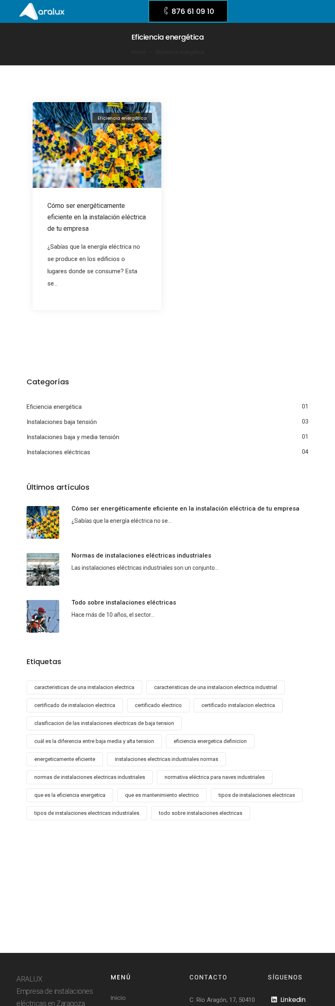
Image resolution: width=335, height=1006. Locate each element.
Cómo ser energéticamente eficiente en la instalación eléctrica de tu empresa (96, 217)
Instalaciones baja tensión (62, 422)
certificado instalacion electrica (238, 705)
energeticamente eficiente (64, 759)
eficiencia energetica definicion (210, 741)
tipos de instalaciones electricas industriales (86, 813)
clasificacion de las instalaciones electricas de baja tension (104, 723)
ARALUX (29, 979)
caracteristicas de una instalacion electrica (84, 687)
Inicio (118, 997)
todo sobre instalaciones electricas (200, 813)
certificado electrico (158, 705)
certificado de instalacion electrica (74, 705)
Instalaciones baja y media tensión (73, 437)
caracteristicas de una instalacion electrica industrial (215, 687)
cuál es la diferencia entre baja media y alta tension (94, 741)
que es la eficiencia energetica (69, 795)
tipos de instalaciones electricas (257, 795)
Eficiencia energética (122, 118)
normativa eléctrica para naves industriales (215, 777)
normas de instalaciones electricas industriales (89, 777)
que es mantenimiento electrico (162, 795)
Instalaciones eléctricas (58, 452)
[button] (188, 11)
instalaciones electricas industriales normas (166, 759)
